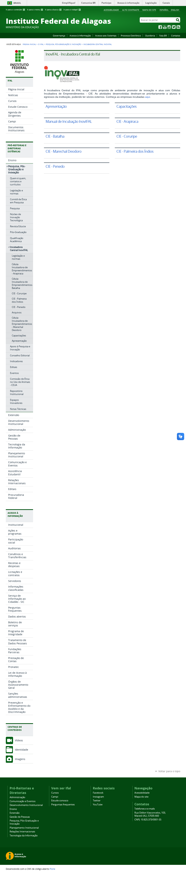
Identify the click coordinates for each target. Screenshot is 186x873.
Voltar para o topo (169, 771)
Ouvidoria (150, 35)
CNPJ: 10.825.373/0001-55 (147, 819)
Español (164, 10)
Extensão (15, 812)
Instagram (169, 27)
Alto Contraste (130, 10)
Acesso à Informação (80, 35)
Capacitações (126, 106)
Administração (17, 797)
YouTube (165, 27)
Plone (52, 868)
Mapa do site (149, 10)
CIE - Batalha (55, 136)
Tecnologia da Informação (24, 835)
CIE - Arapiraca (127, 121)
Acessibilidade (111, 10)
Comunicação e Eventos (22, 801)
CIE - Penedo (55, 166)
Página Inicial (29, 44)
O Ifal (41, 44)
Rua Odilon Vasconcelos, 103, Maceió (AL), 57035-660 (150, 814)
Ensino (13, 809)
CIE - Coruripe (126, 136)
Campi (54, 796)
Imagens (20, 759)
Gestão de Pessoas (20, 816)
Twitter (174, 27)
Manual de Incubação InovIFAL (69, 121)
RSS (178, 27)
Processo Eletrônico (131, 35)
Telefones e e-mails (144, 808)
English (175, 10)
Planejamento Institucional (24, 827)
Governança (59, 35)
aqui (147, 96)
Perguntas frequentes (63, 804)
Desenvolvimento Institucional (26, 805)
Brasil (17, 3)
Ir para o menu (34, 10)
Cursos (55, 792)
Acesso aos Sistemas (105, 35)
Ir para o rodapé (72, 10)
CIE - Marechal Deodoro (63, 151)
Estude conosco (59, 800)
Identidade (21, 749)
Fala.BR (163, 35)
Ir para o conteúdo (15, 10)
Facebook (160, 27)
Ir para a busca (53, 10)
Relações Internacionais (22, 831)
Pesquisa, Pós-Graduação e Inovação (63, 44)
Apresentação (56, 106)
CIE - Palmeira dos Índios (134, 151)
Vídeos (19, 740)
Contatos (175, 35)
